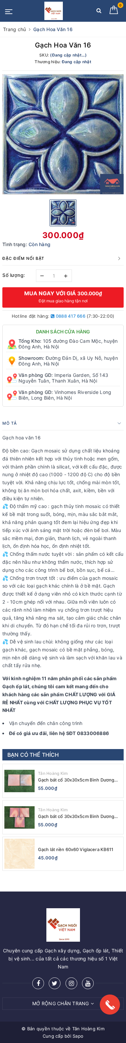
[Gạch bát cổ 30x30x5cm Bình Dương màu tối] (19, 781)
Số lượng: (13, 275)
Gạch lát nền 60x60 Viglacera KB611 (75, 849)
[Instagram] (71, 983)
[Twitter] (54, 983)
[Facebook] (38, 983)
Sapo (78, 1036)
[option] (63, 134)
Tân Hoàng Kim (53, 773)
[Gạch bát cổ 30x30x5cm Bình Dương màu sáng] (19, 817)
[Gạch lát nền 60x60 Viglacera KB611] (19, 854)
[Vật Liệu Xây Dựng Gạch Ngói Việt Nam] (53, 11)
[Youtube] (88, 983)
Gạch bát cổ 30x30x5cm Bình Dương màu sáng (76, 816)
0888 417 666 (70, 316)
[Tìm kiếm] (99, 12)
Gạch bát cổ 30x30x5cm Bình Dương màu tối (76, 780)
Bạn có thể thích (33, 754)
